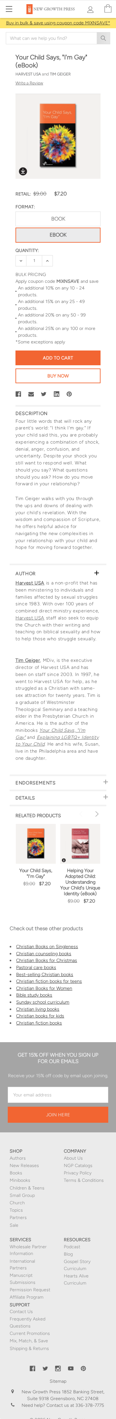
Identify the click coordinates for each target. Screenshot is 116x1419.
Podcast (72, 1247)
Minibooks (20, 1180)
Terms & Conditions (84, 1180)
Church (17, 1203)
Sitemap (58, 1381)
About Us (73, 1158)
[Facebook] (18, 394)
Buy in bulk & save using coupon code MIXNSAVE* (58, 23)
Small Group (22, 1195)
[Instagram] (58, 1368)
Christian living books (37, 1009)
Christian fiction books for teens (49, 981)
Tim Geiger (27, 660)
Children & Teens (27, 1188)
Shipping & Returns (29, 1348)
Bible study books (34, 995)
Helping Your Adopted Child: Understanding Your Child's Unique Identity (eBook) (80, 882)
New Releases (24, 1165)
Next (96, 814)
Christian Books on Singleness (47, 946)
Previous (81, 814)
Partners (18, 1217)
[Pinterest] (69, 394)
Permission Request (30, 1290)
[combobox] (58, 38)
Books (16, 1173)
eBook (58, 235)
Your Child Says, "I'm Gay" (35, 873)
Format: (25, 207)
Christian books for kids (40, 1016)
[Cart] (108, 9)
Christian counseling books (43, 953)
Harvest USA (29, 583)
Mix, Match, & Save (29, 1341)
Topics (16, 1210)
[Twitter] (43, 394)
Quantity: (27, 250)
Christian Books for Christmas (46, 960)
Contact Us (21, 1311)
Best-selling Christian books (44, 974)
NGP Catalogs (78, 1165)
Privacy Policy (78, 1173)
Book (58, 219)
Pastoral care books (36, 967)
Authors (18, 1158)
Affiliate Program (27, 1297)
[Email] (31, 394)
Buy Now (58, 376)
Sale (14, 1225)
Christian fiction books (39, 1023)
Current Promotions (30, 1333)
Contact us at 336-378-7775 (74, 1405)
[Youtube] (70, 1368)
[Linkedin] (56, 394)
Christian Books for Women (44, 988)
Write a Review (29, 83)
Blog (68, 1254)
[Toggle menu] (9, 9)
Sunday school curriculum (42, 1002)
